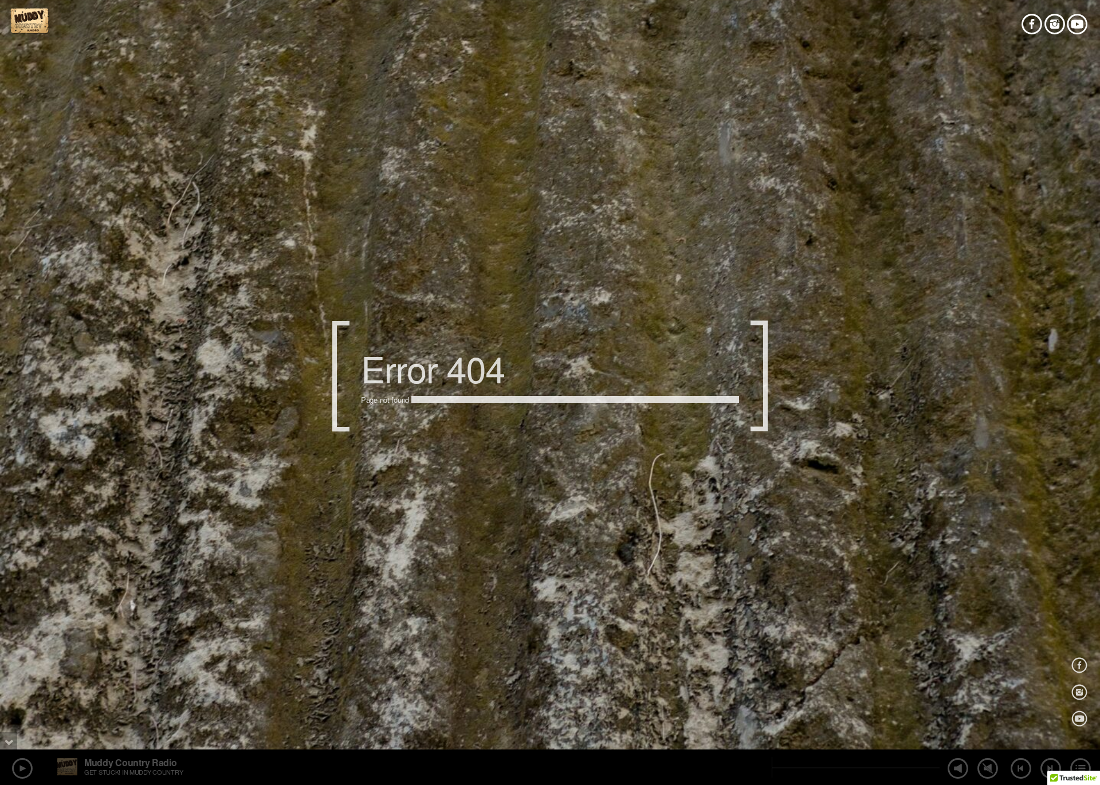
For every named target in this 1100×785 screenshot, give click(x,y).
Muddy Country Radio (130, 762)
